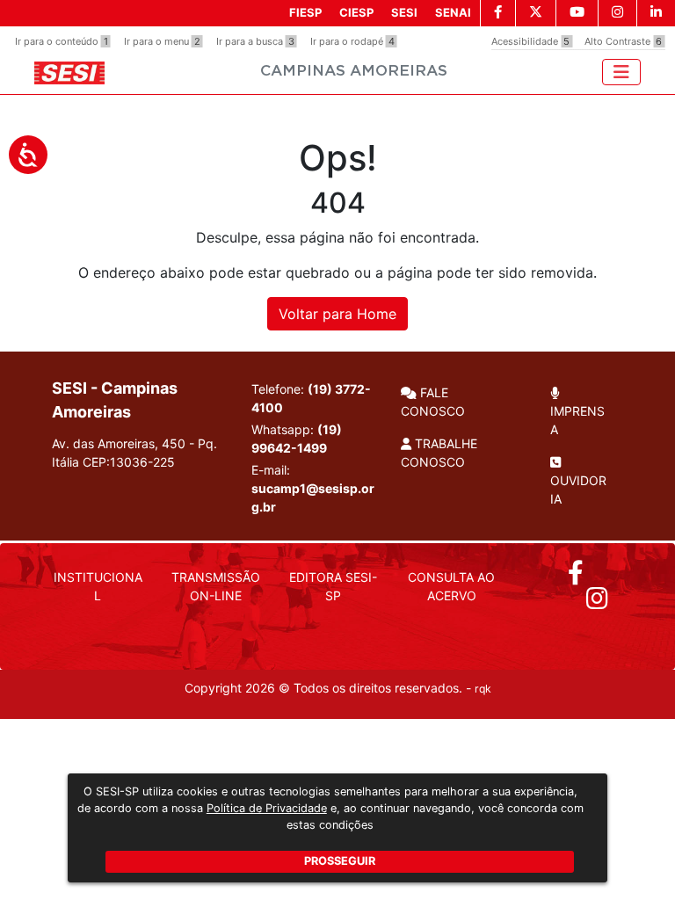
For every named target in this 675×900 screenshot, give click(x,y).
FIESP (305, 12)
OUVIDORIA (578, 489)
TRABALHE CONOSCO (439, 452)
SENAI (453, 12)
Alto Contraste (623, 41)
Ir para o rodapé (352, 41)
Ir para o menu (162, 41)
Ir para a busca (255, 41)
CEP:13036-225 (129, 461)
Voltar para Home (337, 314)
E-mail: (312, 488)
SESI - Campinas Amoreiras (115, 400)
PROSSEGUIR (339, 860)
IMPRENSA (577, 420)
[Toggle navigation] (621, 72)
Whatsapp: (296, 438)
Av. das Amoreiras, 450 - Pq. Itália (134, 452)
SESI (404, 12)
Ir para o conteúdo (61, 41)
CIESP (356, 12)
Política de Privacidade (267, 808)
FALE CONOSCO (433, 401)
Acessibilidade (530, 41)
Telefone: (311, 398)
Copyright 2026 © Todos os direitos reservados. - (338, 687)
